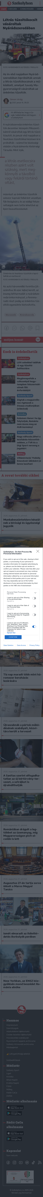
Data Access (21, 645)
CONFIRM (13, 637)
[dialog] (21, 599)
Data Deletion (8, 645)
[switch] (34, 598)
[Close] (38, 552)
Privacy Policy (34, 645)
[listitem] (21, 592)
